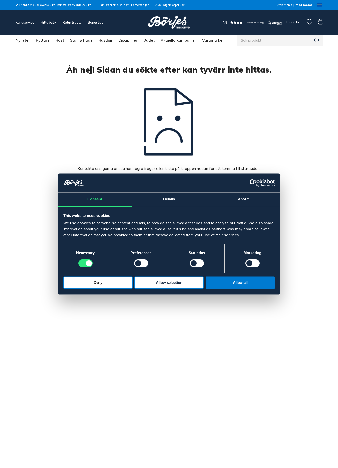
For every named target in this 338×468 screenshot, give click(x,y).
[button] (252, 22)
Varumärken (213, 40)
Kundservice (25, 22)
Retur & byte (72, 22)
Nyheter (23, 40)
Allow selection (169, 283)
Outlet (149, 40)
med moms (304, 5)
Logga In (292, 22)
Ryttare (42, 40)
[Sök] (317, 40)
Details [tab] (169, 199)
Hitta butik (48, 22)
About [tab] (243, 199)
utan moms (284, 5)
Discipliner (128, 40)
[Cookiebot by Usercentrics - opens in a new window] (253, 183)
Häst (59, 40)
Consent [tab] (94, 199)
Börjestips (95, 22)
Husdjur (105, 40)
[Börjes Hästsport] (169, 22)
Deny (98, 283)
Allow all (240, 283)
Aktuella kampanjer (178, 40)
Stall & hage (81, 40)
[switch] (141, 263)
